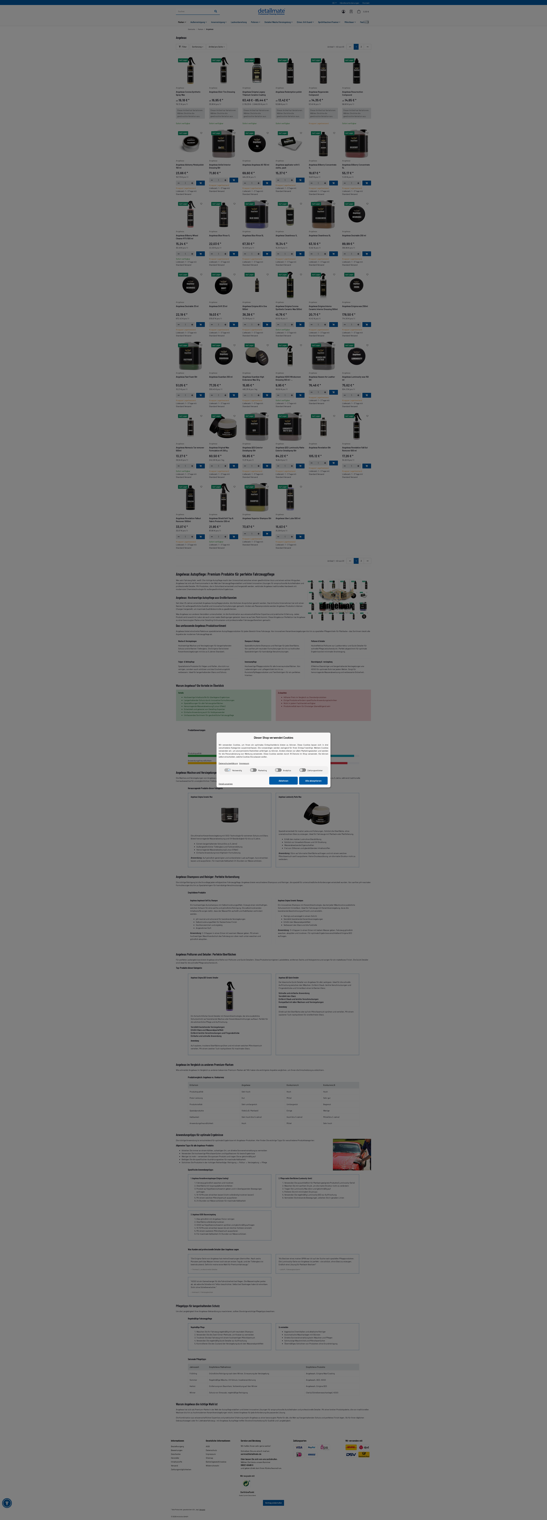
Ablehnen (283, 780)
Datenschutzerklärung (228, 763)
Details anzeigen (226, 784)
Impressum (244, 763)
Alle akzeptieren (313, 780)
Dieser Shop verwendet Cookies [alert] (273, 737)
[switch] (227, 770)
